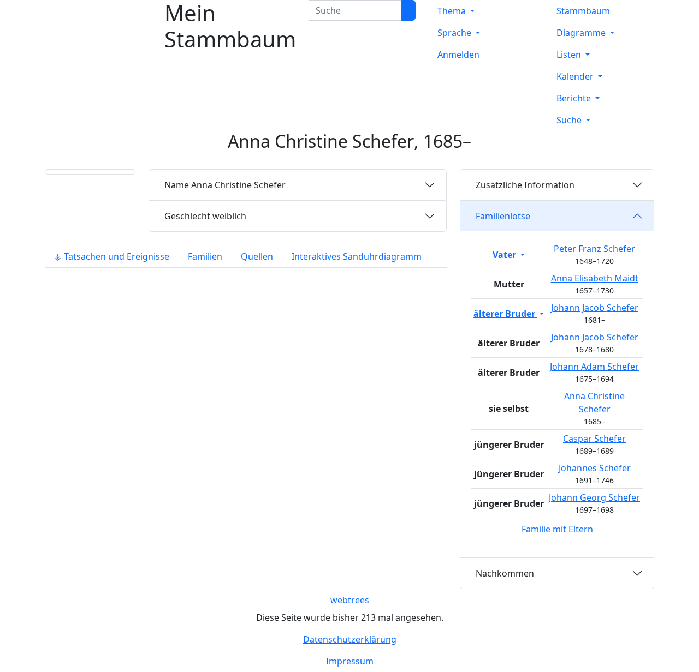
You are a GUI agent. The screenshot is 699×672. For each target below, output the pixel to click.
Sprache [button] (455, 33)
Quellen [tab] (257, 256)
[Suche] (408, 10)
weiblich (205, 216)
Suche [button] (570, 120)
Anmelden (458, 55)
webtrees (349, 600)
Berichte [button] (574, 98)
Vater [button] (505, 255)
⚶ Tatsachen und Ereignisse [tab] (111, 256)
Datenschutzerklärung (349, 639)
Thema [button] (452, 11)
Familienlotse (503, 216)
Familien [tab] (205, 256)
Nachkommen (505, 573)
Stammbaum (583, 11)
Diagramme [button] (582, 33)
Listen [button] (569, 55)
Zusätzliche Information (525, 185)
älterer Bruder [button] (505, 314)
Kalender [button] (576, 76)
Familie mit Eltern (557, 529)
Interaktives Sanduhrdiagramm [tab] (357, 256)
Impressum (350, 661)
